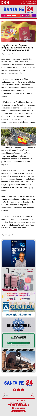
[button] (2, 54)
